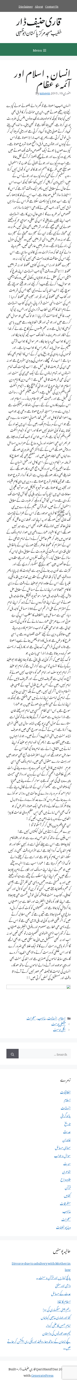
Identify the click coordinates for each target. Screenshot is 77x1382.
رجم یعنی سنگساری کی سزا (57, 1309)
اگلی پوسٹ (59, 1029)
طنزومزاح (66, 1179)
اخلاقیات (65, 1091)
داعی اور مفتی (63, 1285)
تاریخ (67, 1123)
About (39, 5)
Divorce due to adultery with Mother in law (41, 1266)
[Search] (12, 1053)
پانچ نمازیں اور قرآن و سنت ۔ (53, 1277)
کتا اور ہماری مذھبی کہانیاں (56, 1317)
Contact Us (51, 5)
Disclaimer (26, 5)
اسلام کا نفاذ (64, 1301)
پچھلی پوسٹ (58, 1023)
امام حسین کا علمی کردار (58, 1325)
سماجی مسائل (63, 1147)
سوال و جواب (62, 1155)
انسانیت (52, 1017)
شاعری (66, 1171)
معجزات (31, 1017)
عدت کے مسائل (61, 1293)
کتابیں (67, 1195)
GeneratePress (42, 1375)
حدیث (67, 1131)
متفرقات (65, 1203)
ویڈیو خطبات (63, 1226)
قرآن (68, 1187)
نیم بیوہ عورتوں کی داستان (56, 1333)
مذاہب (41, 1017)
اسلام (62, 1017)
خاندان (66, 1139)
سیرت (67, 1163)
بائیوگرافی (66, 1115)
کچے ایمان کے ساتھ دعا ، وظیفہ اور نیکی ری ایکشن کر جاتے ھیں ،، (39, 1344)
